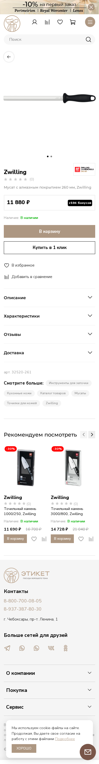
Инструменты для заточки (68, 383)
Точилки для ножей (22, 403)
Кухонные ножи (19, 393)
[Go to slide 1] (47, 156)
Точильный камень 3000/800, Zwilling (67, 511)
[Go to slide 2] (51, 156)
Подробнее (65, 738)
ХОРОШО (23, 748)
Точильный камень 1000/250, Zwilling (20, 511)
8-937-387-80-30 (23, 609)
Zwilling (52, 403)
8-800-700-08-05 (23, 601)
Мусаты (80, 393)
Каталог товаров (53, 393)
